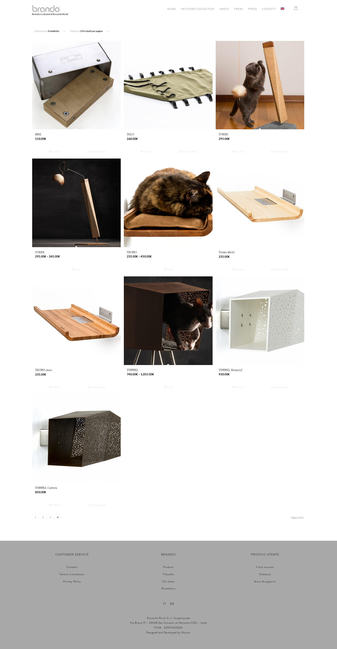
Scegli (78, 269)
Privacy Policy (72, 582)
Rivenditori (168, 589)
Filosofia (168, 574)
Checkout (265, 574)
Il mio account (265, 567)
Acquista (56, 151)
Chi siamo (168, 582)
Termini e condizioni (71, 574)
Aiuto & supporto (265, 582)
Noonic (186, 633)
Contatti (72, 567)
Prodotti (168, 567)
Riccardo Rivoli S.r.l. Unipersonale (168, 618)
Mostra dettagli (97, 151)
